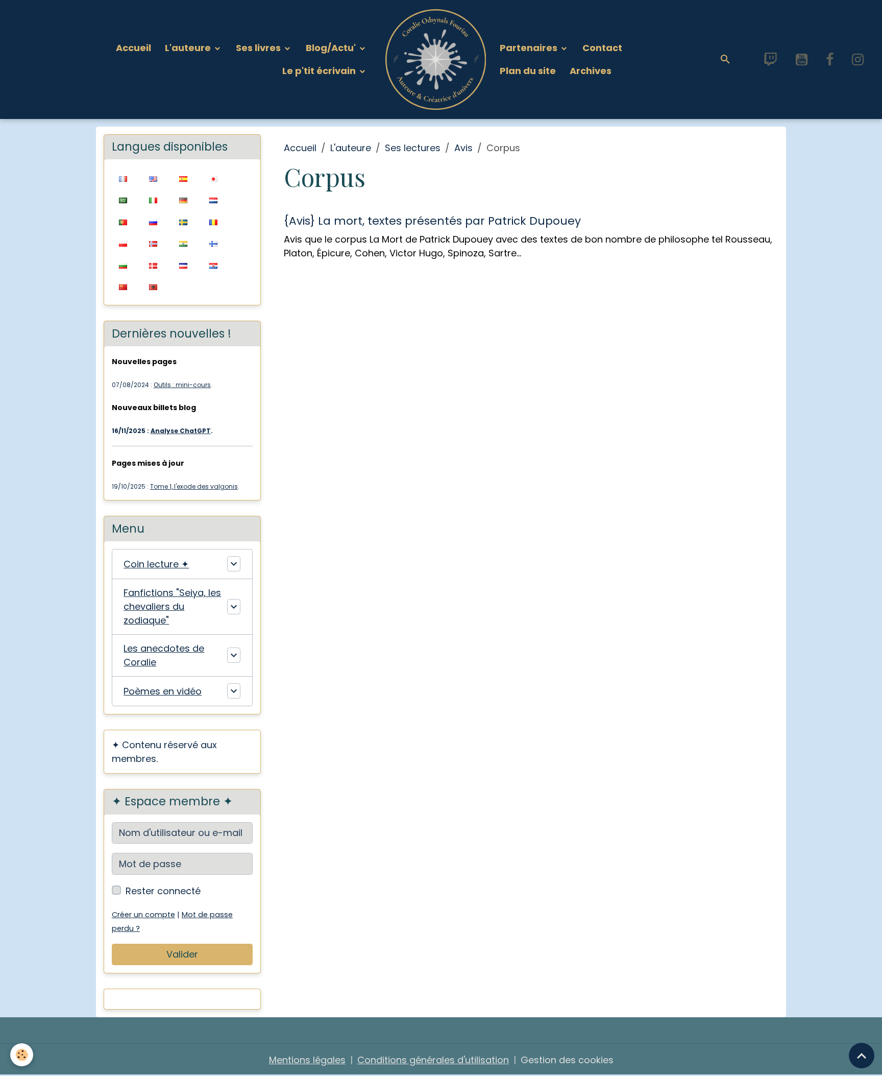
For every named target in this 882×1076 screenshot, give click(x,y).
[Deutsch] (183, 200)
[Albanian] (153, 287)
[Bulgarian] (123, 265)
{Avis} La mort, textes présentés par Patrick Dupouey (432, 221)
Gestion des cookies (567, 1060)
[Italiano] (153, 200)
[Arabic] (123, 200)
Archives (590, 70)
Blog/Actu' (332, 47)
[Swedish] (183, 221)
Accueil (133, 47)
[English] (153, 178)
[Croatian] (213, 265)
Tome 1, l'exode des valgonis (194, 486)
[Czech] (183, 265)
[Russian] (153, 221)
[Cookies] (21, 1054)
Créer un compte (143, 915)
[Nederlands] (213, 200)
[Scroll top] (861, 1055)
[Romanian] (213, 221)
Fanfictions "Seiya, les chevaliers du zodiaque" (172, 606)
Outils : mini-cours (182, 384)
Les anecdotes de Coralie (164, 655)
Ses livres (259, 47)
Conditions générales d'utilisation (433, 1060)
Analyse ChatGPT (181, 430)
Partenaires (529, 47)
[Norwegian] (153, 243)
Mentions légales (307, 1060)
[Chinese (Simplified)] (123, 287)
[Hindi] (183, 243)
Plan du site (528, 70)
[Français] (123, 178)
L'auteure (189, 47)
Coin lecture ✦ (156, 564)
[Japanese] (213, 178)
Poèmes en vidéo (163, 691)
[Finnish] (213, 243)
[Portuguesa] (123, 221)
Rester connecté (163, 890)
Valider (182, 954)
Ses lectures (412, 147)
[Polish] (123, 243)
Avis (463, 147)
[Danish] (153, 265)
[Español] (183, 178)
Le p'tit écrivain (320, 70)
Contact (602, 47)
